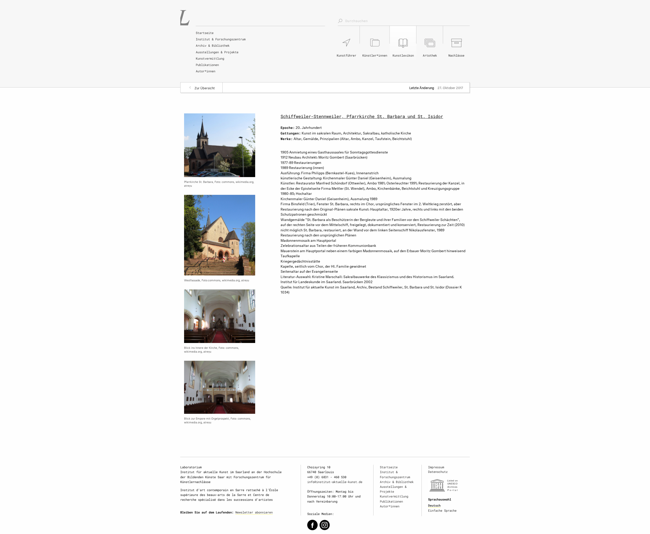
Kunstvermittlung (210, 58)
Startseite (205, 33)
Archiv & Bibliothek (213, 45)
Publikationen (207, 65)
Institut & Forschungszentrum (221, 39)
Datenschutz (438, 472)
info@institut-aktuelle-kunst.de (334, 482)
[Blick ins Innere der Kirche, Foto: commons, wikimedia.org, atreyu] (219, 315)
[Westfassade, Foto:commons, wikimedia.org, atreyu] (219, 234)
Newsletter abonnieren (254, 512)
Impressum (436, 467)
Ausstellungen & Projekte (217, 52)
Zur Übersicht (204, 87)
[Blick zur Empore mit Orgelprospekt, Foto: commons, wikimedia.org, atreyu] (219, 386)
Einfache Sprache (442, 510)
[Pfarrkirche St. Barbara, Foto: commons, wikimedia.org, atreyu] (219, 144)
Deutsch (434, 505)
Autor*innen (205, 71)
